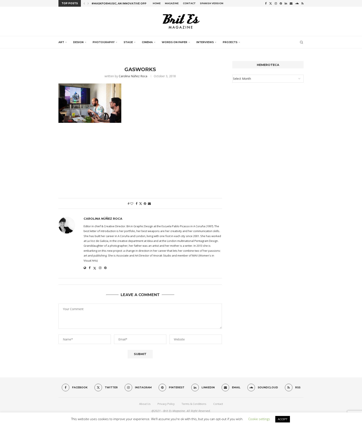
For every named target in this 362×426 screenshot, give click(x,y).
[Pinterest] (281, 3)
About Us (145, 404)
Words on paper (174, 42)
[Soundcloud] (297, 3)
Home (157, 3)
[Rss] (302, 3)
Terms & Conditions (194, 404)
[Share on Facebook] (136, 203)
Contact (189, 3)
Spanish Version (211, 3)
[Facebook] (265, 3)
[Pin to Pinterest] (145, 203)
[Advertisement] (140, 162)
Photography (104, 42)
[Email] (291, 3)
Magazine (172, 3)
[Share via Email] (149, 203)
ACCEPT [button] (282, 419)
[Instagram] (276, 3)
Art (61, 42)
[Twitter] (270, 3)
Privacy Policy (166, 404)
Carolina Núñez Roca (133, 76)
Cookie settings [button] (259, 419)
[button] (84, 3)
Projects (230, 42)
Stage (128, 42)
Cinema (147, 42)
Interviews (205, 42)
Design (78, 42)
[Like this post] (131, 203)
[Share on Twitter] (140, 203)
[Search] (301, 42)
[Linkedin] (286, 3)
